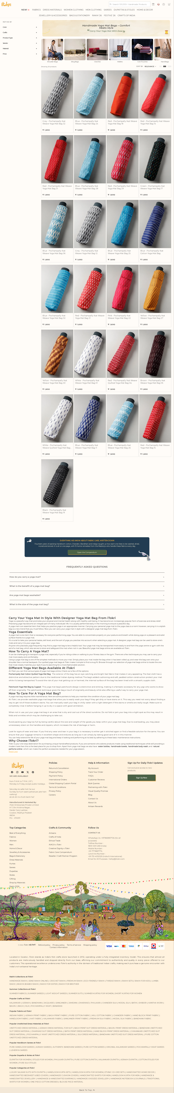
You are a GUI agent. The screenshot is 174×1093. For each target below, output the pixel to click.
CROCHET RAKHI (57, 981)
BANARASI (57, 1006)
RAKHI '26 (97, 15)
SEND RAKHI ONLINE (38, 981)
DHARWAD (84, 1003)
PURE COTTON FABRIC (79, 1015)
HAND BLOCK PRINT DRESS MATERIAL (111, 1031)
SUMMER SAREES (36, 993)
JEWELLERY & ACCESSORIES (53, 15)
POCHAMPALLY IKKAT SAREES (150, 1047)
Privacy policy (59, 945)
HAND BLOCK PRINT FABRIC (146, 1015)
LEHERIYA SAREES (19, 1050)
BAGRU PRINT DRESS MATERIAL (123, 1028)
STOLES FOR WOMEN (42, 1060)
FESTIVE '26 (110, 15)
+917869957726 (108, 838)
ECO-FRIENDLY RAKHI (94, 981)
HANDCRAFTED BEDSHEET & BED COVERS (28, 1075)
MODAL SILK (124, 1003)
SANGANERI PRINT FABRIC (76, 1019)
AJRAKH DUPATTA (129, 1060)
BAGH (20, 1006)
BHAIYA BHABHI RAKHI (27, 984)
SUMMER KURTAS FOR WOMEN (98, 993)
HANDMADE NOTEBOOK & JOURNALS (128, 1079)
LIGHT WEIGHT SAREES (56, 993)
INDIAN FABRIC (16, 1015)
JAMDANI (73, 1003)
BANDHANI (37, 1003)
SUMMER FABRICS (18, 993)
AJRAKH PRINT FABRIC (36, 1015)
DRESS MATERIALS (52, 10)
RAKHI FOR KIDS (142, 981)
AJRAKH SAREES (43, 1047)
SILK (27, 1006)
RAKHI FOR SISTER (48, 984)
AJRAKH (26, 1003)
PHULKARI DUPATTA (63, 1060)
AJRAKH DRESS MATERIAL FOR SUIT (56, 1028)
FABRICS (36, 10)
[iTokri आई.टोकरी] (6, 4)
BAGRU (12, 1006)
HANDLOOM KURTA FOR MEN (125, 1075)
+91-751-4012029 (95, 856)
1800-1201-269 (94, 846)
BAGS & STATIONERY (79, 15)
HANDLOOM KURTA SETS (58, 1072)
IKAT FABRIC (36, 1019)
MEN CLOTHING (94, 10)
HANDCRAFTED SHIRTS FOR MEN (95, 1075)
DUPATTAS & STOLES (124, 10)
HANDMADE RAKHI (18, 981)
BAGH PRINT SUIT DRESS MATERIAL (90, 1028)
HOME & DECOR (145, 10)
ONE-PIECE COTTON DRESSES (44, 1082)
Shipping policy (90, 945)
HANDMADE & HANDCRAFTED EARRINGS (56, 1079)
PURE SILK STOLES (27, 1063)
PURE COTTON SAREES (94, 1047)
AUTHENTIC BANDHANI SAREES (67, 1047)
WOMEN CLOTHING (74, 10)
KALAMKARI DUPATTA (109, 1060)
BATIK (134, 1003)
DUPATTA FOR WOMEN (20, 1060)
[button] (169, 4)
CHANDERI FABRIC (122, 1015)
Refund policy (44, 945)
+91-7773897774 (95, 851)
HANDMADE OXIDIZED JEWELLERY (93, 1079)
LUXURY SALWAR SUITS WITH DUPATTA (27, 1072)
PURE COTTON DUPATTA (85, 1060)
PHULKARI (95, 1003)
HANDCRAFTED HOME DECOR (140, 1072)
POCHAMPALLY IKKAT (41, 1006)
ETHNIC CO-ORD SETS (115, 1072)
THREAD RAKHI (113, 981)
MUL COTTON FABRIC (102, 1015)
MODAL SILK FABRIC (122, 1019)
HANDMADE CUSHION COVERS (64, 1075)
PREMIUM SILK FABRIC (100, 1019)
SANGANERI (61, 1003)
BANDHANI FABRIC (142, 1019)
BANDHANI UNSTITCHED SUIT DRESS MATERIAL (121, 1034)
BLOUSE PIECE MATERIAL (71, 1082)
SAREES (108, 10)
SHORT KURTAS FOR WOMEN (128, 993)
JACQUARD (49, 1003)
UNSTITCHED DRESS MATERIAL (23, 1028)
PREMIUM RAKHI (74, 981)
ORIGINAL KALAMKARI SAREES (120, 1047)
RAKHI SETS (127, 981)
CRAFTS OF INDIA (126, 15)
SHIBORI (143, 1003)
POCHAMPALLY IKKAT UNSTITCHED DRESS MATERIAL (51, 1034)
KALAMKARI (15, 1003)
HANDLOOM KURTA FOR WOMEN (87, 1072)
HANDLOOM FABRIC (18, 1019)
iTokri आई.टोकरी (29, 945)
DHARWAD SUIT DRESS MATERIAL (47, 1031)
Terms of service (74, 945)
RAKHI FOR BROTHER (69, 984)
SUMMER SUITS (76, 993)
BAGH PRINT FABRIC (57, 1015)
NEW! (24, 10)
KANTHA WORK (155, 1003)
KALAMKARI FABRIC (52, 1019)
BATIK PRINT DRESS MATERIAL (78, 1031)
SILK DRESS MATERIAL (88, 1034)
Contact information (59, 947)
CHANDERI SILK (109, 1003)
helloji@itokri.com (117, 859)
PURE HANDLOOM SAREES (21, 1047)
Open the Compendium (87, 552)
